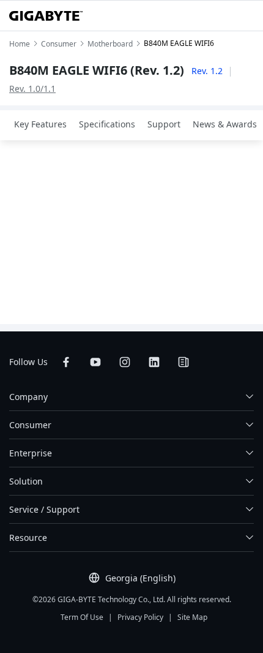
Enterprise (30, 453)
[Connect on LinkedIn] (154, 362)
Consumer (30, 425)
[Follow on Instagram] (125, 362)
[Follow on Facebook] (66, 362)
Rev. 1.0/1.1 (32, 88)
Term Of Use (82, 617)
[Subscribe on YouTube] (95, 362)
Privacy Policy (140, 617)
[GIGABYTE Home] (46, 16)
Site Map (192, 617)
